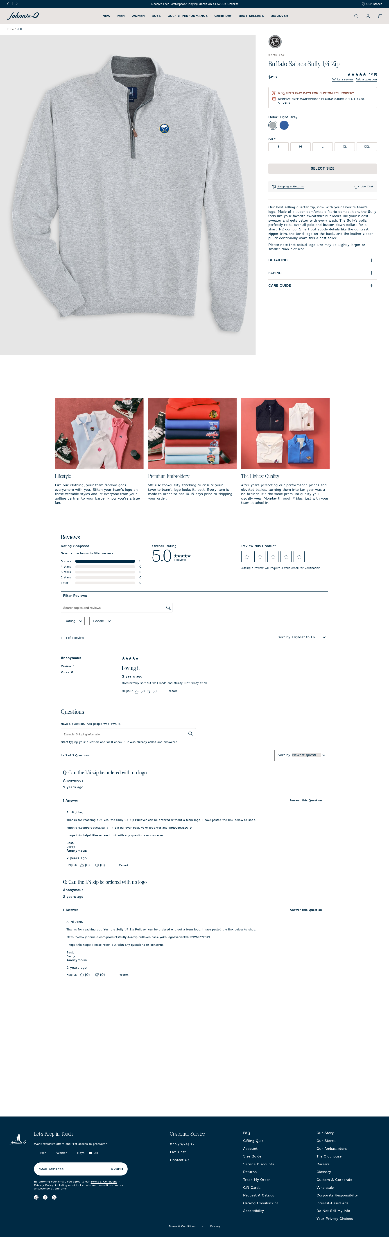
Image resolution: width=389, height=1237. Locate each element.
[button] (246, 556)
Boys (156, 16)
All (96, 1153)
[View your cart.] (377, 15)
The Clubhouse (329, 1156)
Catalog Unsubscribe (260, 1203)
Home (9, 29)
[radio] (272, 125)
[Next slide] (17, 3)
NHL (19, 29)
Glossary (324, 1172)
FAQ (246, 1133)
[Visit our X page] (54, 1197)
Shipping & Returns (290, 186)
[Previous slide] (8, 3)
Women (138, 16)
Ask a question (366, 79)
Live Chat (366, 186)
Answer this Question (306, 800)
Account (250, 1149)
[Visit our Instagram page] (36, 1197)
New (106, 16)
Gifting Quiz (253, 1141)
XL (345, 146)
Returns (250, 1172)
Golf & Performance (187, 16)
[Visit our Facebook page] (45, 1197)
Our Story (325, 1133)
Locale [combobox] (98, 621)
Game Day (223, 16)
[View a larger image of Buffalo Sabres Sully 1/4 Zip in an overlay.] (128, 195)
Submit (117, 1169)
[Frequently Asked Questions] (317, 4)
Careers (323, 1164)
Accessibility (253, 1211)
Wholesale (325, 1188)
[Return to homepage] (23, 16)
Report (172, 691)
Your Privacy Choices (335, 1219)
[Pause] (12, 3)
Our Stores (374, 4)
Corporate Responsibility (337, 1195)
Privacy (215, 1226)
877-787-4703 (182, 1144)
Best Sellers (251, 16)
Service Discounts (258, 1164)
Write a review (342, 79)
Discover (279, 16)
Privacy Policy (43, 1185)
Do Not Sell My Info (333, 1211)
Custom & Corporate (334, 1180)
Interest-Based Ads (332, 1203)
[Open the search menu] (356, 15)
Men (121, 16)
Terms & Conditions (104, 1181)
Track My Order (256, 1180)
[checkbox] (36, 1153)
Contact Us (179, 1160)
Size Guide (252, 1156)
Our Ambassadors (332, 1149)
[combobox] (306, 637)
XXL (367, 146)
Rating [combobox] (70, 621)
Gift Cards (251, 1188)
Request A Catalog (258, 1195)
